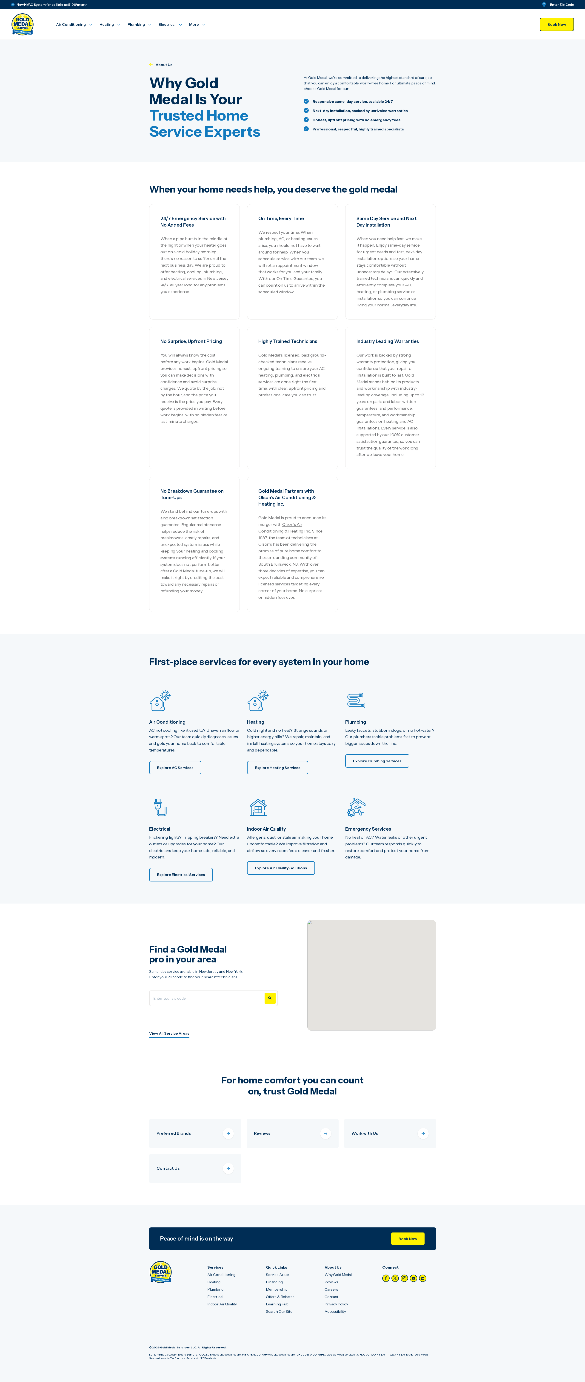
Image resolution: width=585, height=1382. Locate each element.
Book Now (557, 24)
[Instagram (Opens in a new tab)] (404, 1278)
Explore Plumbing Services (377, 761)
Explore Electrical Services (181, 874)
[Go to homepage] (28, 24)
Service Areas (277, 1274)
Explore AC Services (175, 767)
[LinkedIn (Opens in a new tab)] (422, 1278)
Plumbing (215, 1289)
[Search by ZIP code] (270, 998)
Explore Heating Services (277, 767)
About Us (164, 64)
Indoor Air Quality (222, 1304)
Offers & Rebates (280, 1296)
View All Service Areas (169, 1033)
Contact (331, 1296)
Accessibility (335, 1311)
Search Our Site (279, 1311)
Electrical (215, 1296)
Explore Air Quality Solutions (281, 868)
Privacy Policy (336, 1304)
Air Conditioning (221, 1274)
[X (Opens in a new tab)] (395, 1278)
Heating (213, 1282)
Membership (276, 1289)
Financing (274, 1282)
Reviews (331, 1282)
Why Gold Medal (338, 1274)
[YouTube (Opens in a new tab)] (413, 1278)
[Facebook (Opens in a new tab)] (386, 1278)
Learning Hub (277, 1304)
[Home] (160, 1272)
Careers (331, 1289)
